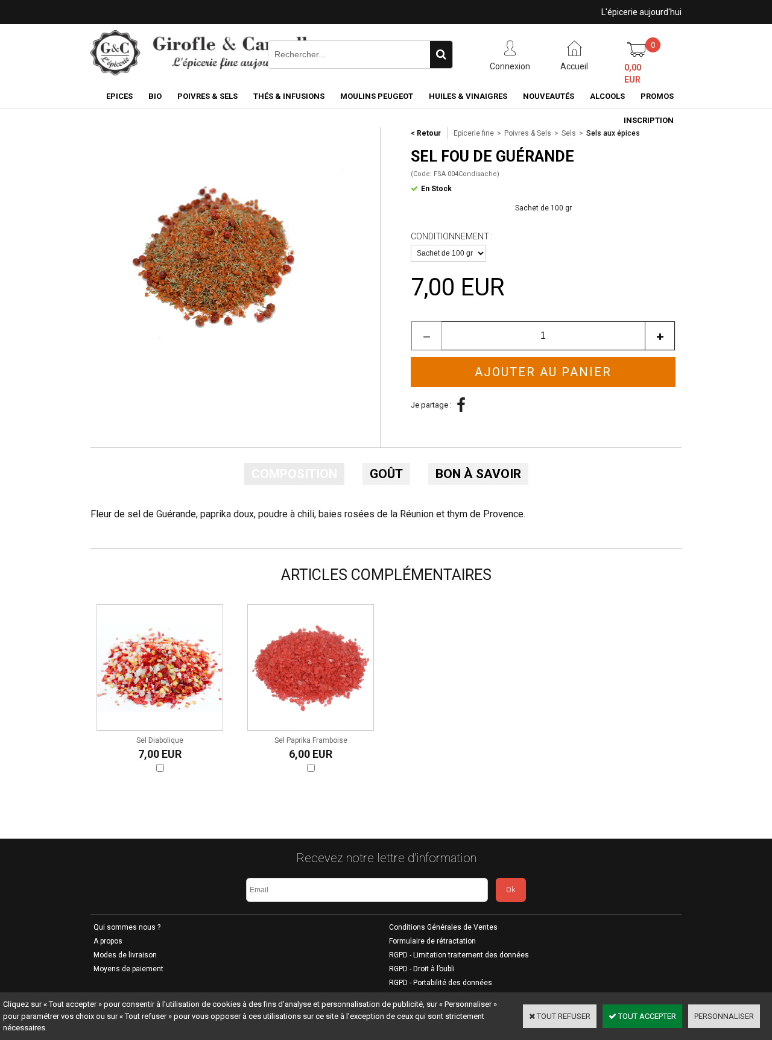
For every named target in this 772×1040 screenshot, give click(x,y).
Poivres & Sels (207, 96)
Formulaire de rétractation (432, 941)
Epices (119, 96)
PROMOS (657, 96)
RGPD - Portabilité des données (440, 983)
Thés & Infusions (288, 96)
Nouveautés (548, 96)
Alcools (607, 96)
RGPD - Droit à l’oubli (422, 969)
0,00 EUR (632, 73)
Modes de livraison (125, 955)
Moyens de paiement (128, 969)
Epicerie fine (474, 133)
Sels (569, 133)
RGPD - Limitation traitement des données (459, 955)
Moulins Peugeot (376, 96)
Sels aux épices (613, 133)
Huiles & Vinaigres (468, 96)
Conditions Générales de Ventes (443, 927)
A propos (107, 941)
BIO (155, 96)
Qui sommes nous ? (126, 927)
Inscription (649, 120)
